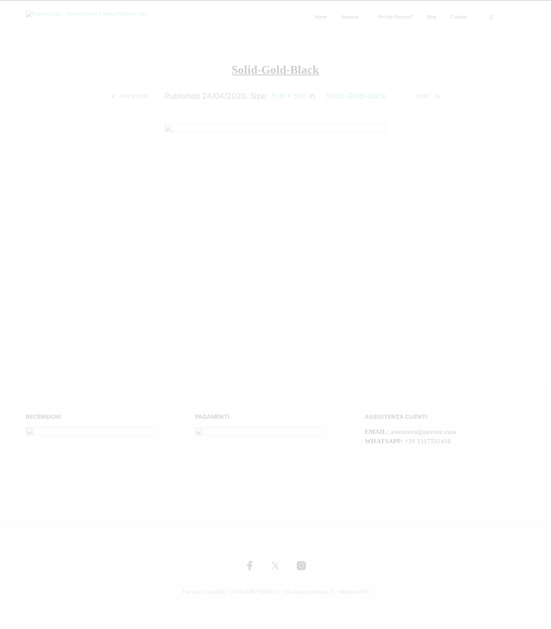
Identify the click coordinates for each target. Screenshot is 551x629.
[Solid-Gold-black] (275, 234)
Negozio (350, 16)
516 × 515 (289, 95)
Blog (431, 16)
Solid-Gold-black (356, 95)
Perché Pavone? (395, 16)
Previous (134, 96)
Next (423, 96)
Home (321, 16)
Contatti (458, 16)
